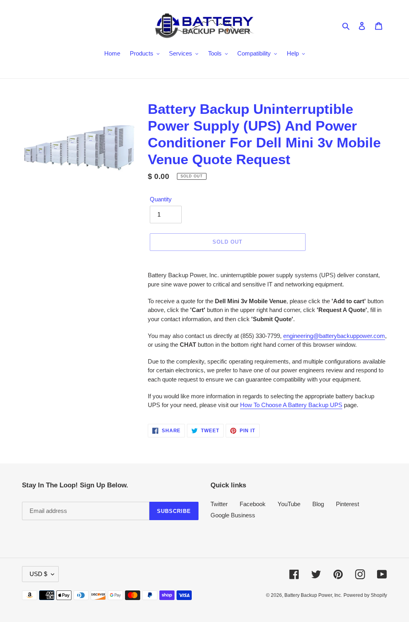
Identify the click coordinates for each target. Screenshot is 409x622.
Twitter (219, 504)
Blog (318, 504)
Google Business (232, 515)
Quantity (161, 199)
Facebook (253, 504)
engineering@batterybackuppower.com (334, 335)
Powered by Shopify (365, 595)
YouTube (289, 504)
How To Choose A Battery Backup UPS (291, 404)
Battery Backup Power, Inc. (313, 595)
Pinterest (347, 504)
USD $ (38, 573)
